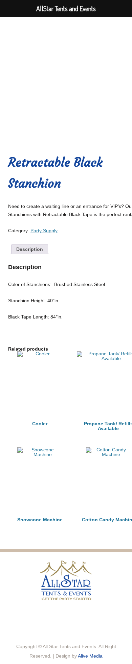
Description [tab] (29, 249)
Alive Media (90, 656)
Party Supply (44, 230)
